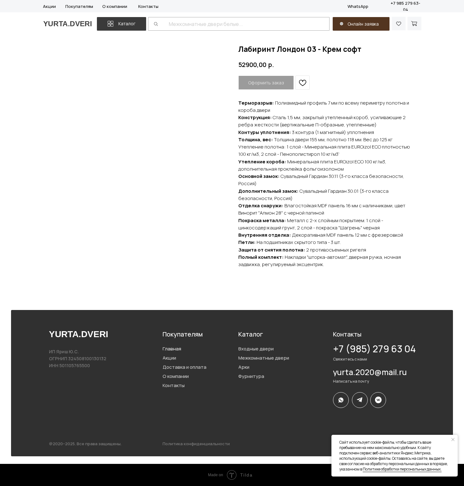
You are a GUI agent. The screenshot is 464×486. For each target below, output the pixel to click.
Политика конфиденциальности (196, 444)
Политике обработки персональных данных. (402, 469)
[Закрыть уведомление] (453, 439)
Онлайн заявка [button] (363, 24)
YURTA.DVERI (67, 24)
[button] (341, 24)
